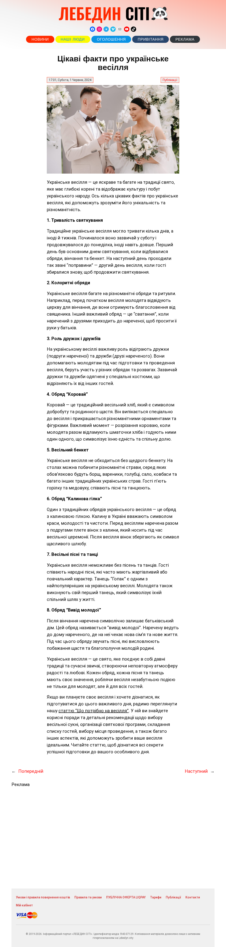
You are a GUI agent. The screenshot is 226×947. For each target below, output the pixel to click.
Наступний (196, 771)
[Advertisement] (113, 838)
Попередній (30, 771)
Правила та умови (88, 897)
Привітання (151, 39)
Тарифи (155, 897)
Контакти (192, 897)
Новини (40, 39)
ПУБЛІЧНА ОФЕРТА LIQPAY (126, 897)
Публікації (170, 80)
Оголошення (111, 39)
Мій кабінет (24, 905)
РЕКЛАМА (184, 39)
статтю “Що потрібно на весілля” (93, 710)
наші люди (73, 39)
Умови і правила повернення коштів (43, 897)
